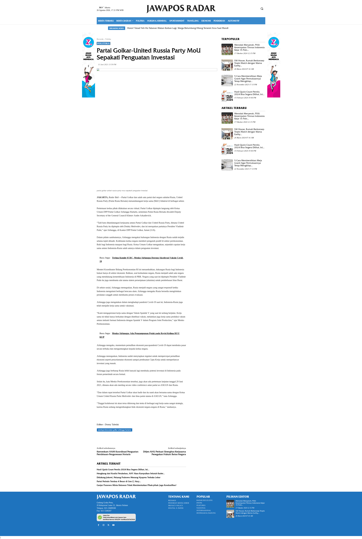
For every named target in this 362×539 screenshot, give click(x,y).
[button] (261, 8)
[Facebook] (99, 438)
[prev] (247, 28)
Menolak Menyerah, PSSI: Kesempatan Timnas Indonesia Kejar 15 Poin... (249, 47)
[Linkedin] (125, 438)
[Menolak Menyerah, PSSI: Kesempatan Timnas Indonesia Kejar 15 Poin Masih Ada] (227, 49)
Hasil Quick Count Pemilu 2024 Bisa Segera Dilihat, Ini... (123, 469)
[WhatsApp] (119, 438)
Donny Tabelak (112, 424)
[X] (106, 438)
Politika (108, 39)
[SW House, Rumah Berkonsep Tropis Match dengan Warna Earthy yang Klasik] (227, 65)
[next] (252, 28)
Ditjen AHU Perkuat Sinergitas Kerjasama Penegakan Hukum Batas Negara (164, 453)
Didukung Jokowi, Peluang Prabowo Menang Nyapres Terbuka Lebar (128, 477)
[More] (139, 438)
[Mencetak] (132, 438)
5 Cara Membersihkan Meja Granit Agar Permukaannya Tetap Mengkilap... (248, 79)
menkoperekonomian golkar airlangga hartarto (114, 430)
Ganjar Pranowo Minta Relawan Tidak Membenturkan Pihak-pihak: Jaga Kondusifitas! (136, 485)
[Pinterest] (112, 438)
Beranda (100, 39)
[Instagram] (103, 525)
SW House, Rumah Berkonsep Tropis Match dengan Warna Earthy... (249, 63)
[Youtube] (113, 525)
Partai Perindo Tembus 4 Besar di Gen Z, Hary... (119, 481)
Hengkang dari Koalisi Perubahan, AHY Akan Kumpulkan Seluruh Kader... (131, 473)
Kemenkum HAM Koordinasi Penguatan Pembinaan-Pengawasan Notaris (117, 453)
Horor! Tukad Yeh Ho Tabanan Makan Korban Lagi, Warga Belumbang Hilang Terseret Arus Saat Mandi (177, 28)
